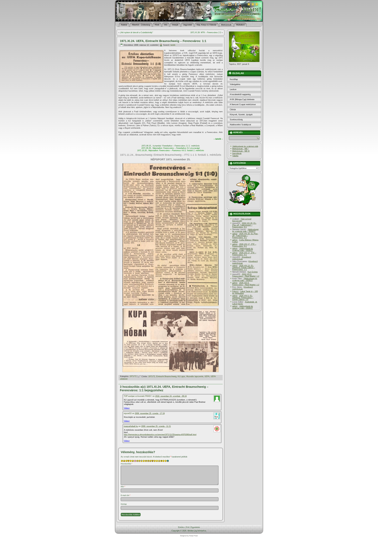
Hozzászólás (126, 464)
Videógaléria (235, 84)
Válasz (127, 408)
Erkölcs (181, 527)
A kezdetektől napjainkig (240, 94)
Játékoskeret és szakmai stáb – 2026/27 (245, 230)
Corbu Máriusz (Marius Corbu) (245, 241)
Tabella (235, 156)
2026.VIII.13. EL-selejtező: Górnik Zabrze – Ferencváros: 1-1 (243, 268)
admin (234, 234)
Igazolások (237, 153)
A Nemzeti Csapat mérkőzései (243, 104)
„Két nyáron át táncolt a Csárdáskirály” (136, 32)
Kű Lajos (181, 376)
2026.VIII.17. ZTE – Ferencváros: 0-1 (244, 245)
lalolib (172, 45)
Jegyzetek (187, 25)
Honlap (124, 504)
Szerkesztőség (236, 119)
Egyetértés (195, 527)
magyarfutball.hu (131, 426)
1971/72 (132, 376)
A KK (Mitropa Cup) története (242, 99)
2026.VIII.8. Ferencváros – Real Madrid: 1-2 (245, 275)
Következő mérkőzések (241, 258)
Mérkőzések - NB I (240, 149)
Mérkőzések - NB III (241, 151)
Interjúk (175, 25)
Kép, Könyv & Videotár (206, 25)
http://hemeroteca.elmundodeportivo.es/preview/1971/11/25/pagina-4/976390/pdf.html (160, 434)
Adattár (124, 25)
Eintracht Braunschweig (166, 376)
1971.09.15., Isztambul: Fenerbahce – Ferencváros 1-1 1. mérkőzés (170, 146)
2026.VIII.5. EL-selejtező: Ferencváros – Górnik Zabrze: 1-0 (242, 298)
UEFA (207, 376)
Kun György (253, 272)
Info (165, 25)
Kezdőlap (234, 79)
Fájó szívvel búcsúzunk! (241, 220)
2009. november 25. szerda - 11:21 (156, 426)
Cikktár (233, 109)
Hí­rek (157, 25)
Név (123, 487)
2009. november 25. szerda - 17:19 (150, 413)
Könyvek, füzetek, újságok (241, 114)
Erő (187, 527)
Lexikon (233, 89)
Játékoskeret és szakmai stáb (245, 146)
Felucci (235, 291)
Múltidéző (240, 25)
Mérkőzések (226, 25)
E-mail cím (125, 495)
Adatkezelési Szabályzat (240, 124)
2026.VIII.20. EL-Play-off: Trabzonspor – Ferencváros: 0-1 (244, 225)
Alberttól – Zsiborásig (141, 25)
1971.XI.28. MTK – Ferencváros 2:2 (205, 32)
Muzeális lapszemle (194, 376)
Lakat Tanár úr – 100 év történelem (245, 292)
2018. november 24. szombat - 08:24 (171, 396)
